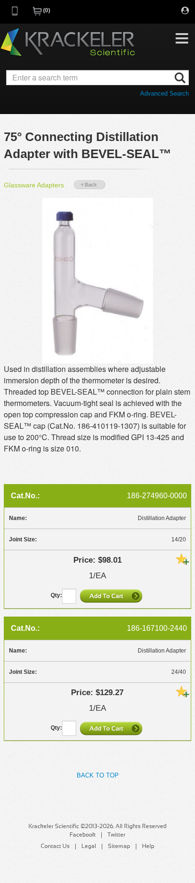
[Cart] (38, 14)
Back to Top (98, 775)
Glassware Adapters (34, 185)
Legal (88, 846)
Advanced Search (164, 93)
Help (148, 846)
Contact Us (55, 846)
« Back (89, 184)
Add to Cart (112, 596)
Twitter (116, 835)
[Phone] (15, 14)
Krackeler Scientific (67, 42)
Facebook (83, 835)
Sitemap (119, 846)
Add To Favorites (182, 559)
